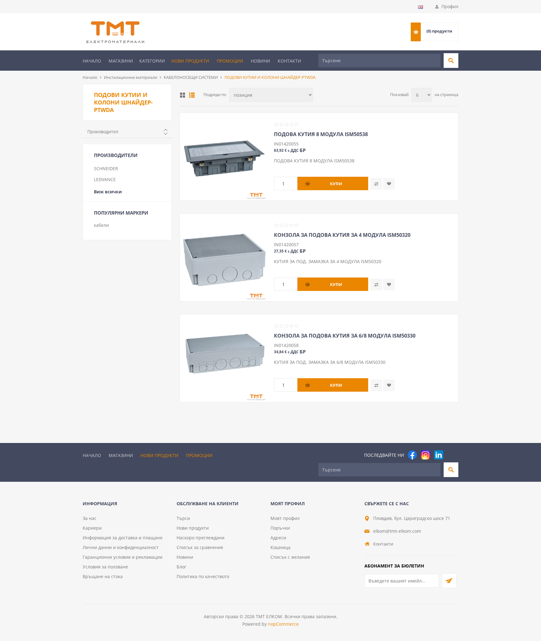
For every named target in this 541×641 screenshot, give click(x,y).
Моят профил (285, 518)
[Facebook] (412, 455)
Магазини (121, 61)
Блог (181, 567)
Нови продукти (190, 61)
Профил (449, 6)
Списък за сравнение (200, 547)
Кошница (280, 547)
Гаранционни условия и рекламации (122, 557)
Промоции (230, 61)
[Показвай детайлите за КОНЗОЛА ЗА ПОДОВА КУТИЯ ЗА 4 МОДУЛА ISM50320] (224, 257)
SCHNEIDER (106, 168)
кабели (101, 225)
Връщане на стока (103, 576)
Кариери (92, 528)
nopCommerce (283, 624)
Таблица (182, 95)
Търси (183, 518)
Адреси (278, 538)
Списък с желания (290, 557)
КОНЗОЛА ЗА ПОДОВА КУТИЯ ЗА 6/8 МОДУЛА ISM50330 (344, 335)
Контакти (289, 61)
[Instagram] (425, 455)
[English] (420, 7)
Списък (192, 95)
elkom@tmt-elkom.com (397, 531)
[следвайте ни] (439, 455)
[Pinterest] (452, 455)
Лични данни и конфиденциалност (121, 547)
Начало (92, 61)
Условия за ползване (105, 567)
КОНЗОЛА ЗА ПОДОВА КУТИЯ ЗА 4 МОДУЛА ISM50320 (342, 234)
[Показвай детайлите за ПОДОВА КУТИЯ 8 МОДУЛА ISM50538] (224, 157)
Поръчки (280, 528)
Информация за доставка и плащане (122, 538)
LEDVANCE (105, 179)
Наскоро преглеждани (200, 538)
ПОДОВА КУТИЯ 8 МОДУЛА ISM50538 (321, 134)
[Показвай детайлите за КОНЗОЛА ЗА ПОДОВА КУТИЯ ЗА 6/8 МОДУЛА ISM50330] (224, 358)
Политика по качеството (203, 576)
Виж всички (108, 192)
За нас (89, 518)
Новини (260, 61)
